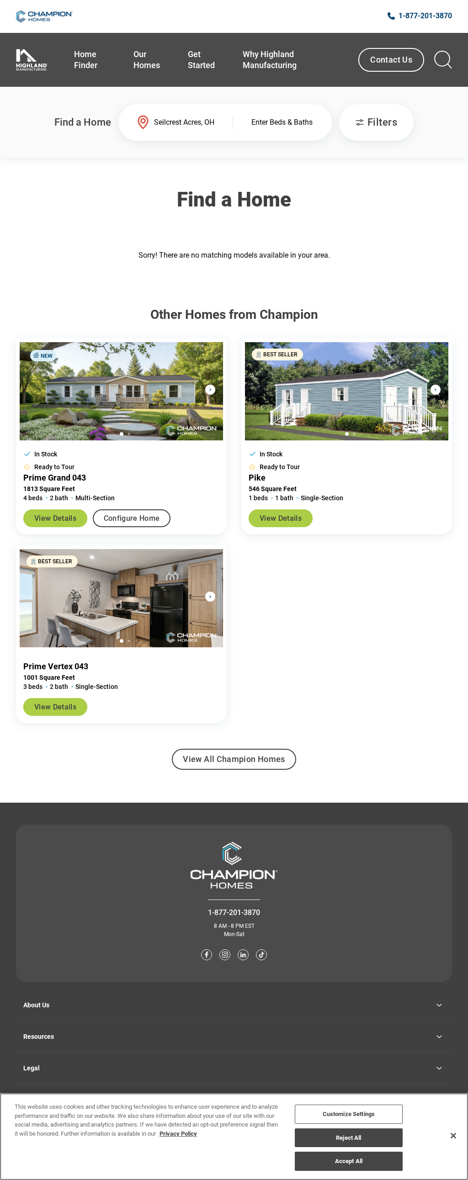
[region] (234, 1136)
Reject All (348, 1137)
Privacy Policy (178, 1133)
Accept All (348, 1161)
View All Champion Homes (234, 762)
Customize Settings (349, 1114)
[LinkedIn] (243, 954)
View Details (55, 518)
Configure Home (132, 518)
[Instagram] (224, 954)
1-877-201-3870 (234, 912)
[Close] (453, 1136)
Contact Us (391, 59)
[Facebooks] (206, 954)
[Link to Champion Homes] (44, 16)
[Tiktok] (261, 954)
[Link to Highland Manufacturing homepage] (32, 60)
